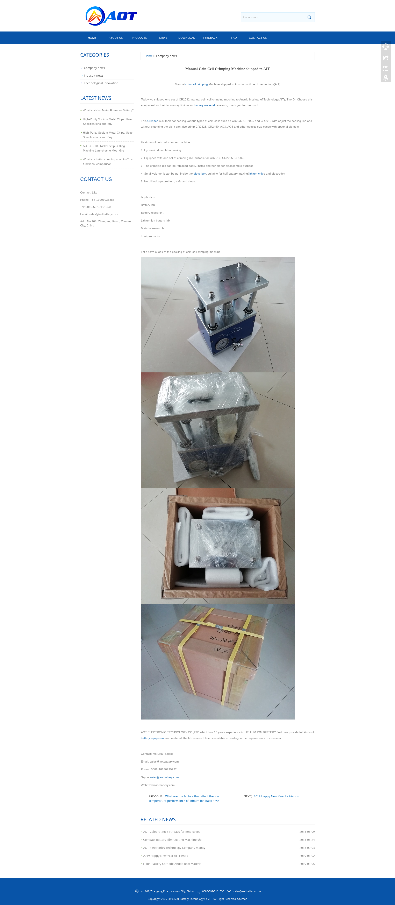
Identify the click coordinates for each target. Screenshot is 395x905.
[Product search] (309, 17)
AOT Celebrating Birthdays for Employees (171, 832)
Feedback (210, 38)
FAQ (234, 38)
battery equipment (153, 738)
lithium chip (256, 173)
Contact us (258, 38)
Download (186, 38)
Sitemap (242, 899)
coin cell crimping (196, 84)
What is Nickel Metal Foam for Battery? (108, 110)
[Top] (386, 79)
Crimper (152, 120)
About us (116, 38)
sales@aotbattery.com (247, 891)
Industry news (93, 75)
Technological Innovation (101, 83)
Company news (94, 68)
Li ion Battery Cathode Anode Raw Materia (172, 864)
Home (92, 38)
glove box (200, 173)
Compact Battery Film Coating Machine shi (172, 840)
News (163, 38)
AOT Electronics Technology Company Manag (174, 848)
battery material (204, 105)
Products (139, 38)
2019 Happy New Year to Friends (276, 796)
